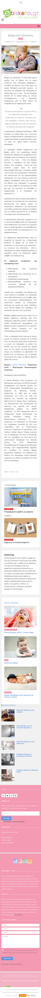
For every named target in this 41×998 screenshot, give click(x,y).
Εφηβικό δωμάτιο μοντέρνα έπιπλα (24, 755)
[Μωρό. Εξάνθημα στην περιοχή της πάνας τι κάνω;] (20, 678)
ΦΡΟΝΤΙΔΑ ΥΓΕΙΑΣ (12, 629)
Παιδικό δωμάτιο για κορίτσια (25, 742)
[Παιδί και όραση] (20, 647)
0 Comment (33, 42)
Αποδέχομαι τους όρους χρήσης (14, 821)
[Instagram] (11, 795)
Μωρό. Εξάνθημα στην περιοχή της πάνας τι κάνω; (18, 696)
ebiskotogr (10, 42)
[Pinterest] (15, 795)
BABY (20, 38)
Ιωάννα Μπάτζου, (19, 365)
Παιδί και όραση (11, 663)
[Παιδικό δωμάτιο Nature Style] (8, 775)
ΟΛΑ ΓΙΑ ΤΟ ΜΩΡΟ (14, 472)
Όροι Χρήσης (31, 995)
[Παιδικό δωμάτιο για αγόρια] (8, 715)
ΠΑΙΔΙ (9, 692)
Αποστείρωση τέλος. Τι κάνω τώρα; (19, 632)
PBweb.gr (20, 976)
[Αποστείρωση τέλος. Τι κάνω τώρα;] (20, 616)
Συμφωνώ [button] (22, 995)
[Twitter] (7, 795)
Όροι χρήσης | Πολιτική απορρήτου (11, 964)
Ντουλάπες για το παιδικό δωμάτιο (24, 727)
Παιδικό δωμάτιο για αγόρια (25, 711)
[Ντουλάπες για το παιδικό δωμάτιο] (8, 731)
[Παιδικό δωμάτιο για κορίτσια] (8, 745)
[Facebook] (3, 795)
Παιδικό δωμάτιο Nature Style (27, 771)
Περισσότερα (18, 915)
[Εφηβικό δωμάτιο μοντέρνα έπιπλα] (8, 759)
